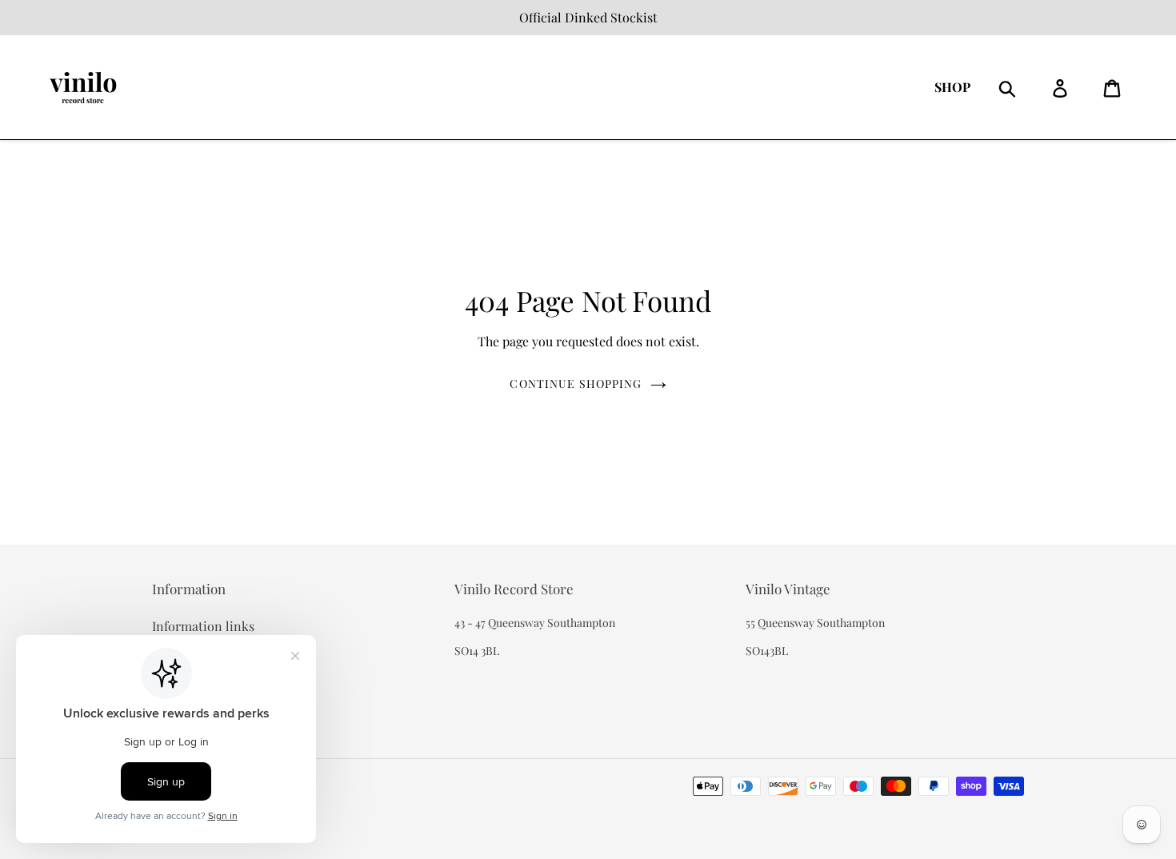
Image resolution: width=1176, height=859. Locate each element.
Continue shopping (576, 383)
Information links (203, 625)
